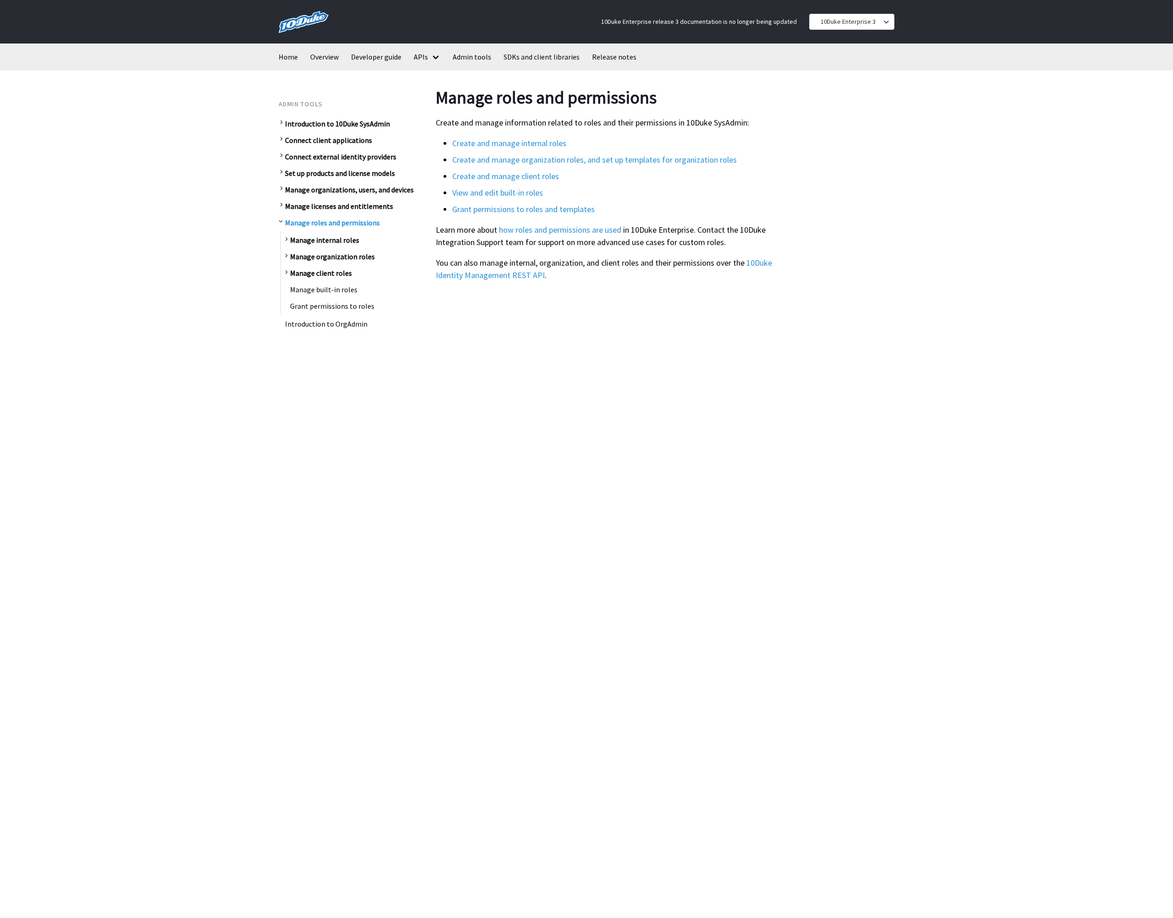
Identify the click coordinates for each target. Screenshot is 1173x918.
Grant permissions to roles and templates (523, 209)
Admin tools (472, 56)
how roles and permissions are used (560, 229)
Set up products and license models (340, 173)
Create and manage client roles (505, 176)
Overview (324, 56)
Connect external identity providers (340, 156)
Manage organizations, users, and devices (349, 189)
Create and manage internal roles (509, 143)
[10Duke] (304, 34)
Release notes (614, 56)
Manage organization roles (332, 256)
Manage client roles (321, 273)
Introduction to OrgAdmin (326, 323)
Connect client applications (328, 140)
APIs (421, 56)
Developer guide (376, 56)
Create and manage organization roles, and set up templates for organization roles (594, 159)
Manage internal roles (324, 240)
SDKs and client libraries (542, 56)
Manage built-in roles (323, 289)
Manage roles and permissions (332, 222)
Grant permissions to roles (332, 306)
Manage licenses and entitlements (339, 206)
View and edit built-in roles (497, 192)
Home (288, 56)
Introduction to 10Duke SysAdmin (337, 123)
